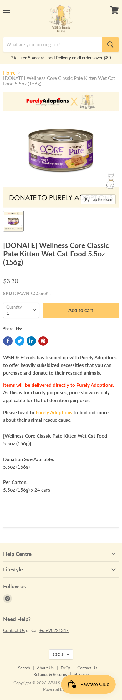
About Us (45, 667)
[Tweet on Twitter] (19, 341)
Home (9, 72)
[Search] (110, 44)
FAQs (65, 667)
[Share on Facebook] (8, 341)
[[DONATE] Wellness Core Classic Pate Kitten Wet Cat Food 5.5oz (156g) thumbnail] (13, 221)
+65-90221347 (54, 630)
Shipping (81, 674)
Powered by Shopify (61, 689)
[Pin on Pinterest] (43, 341)
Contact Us (14, 630)
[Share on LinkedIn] (31, 341)
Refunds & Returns (50, 674)
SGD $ (58, 654)
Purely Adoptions (54, 412)
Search (24, 667)
